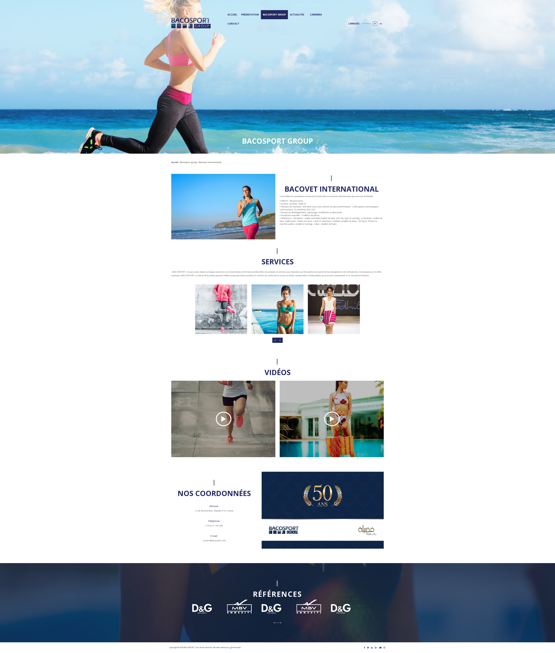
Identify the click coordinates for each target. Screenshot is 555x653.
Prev (275, 340)
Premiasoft (236, 647)
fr (375, 23)
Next (280, 340)
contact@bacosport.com (214, 540)
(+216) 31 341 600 (214, 525)
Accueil (174, 162)
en (381, 23)
